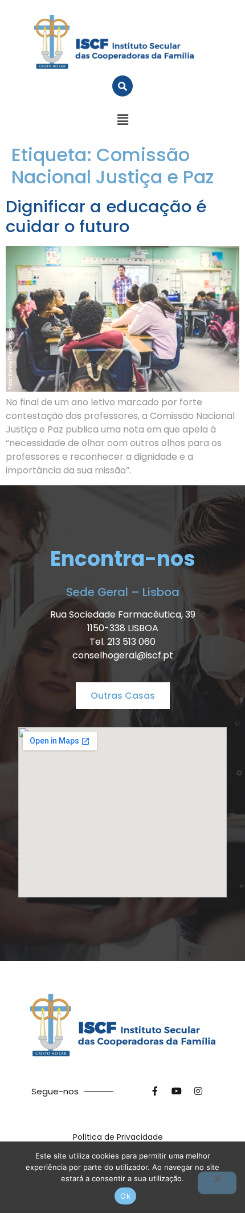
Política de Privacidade (118, 1137)
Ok (125, 1196)
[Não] (217, 1183)
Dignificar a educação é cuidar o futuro (106, 216)
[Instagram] (198, 1091)
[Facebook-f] (155, 1091)
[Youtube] (177, 1091)
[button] (122, 120)
